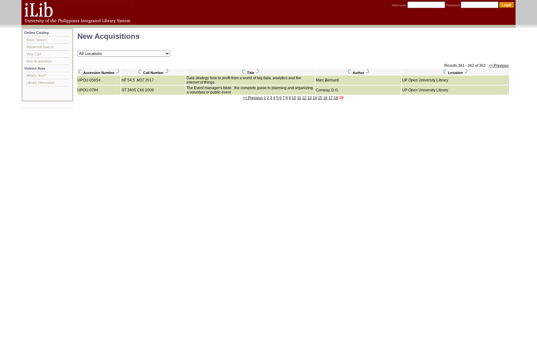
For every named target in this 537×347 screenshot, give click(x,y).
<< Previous (499, 65)
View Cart (33, 54)
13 (309, 98)
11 (299, 98)
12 (304, 98)
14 (315, 98)
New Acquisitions (39, 61)
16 (325, 98)
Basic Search (36, 40)
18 (336, 98)
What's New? (36, 75)
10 (294, 98)
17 (330, 98)
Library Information (40, 82)
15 (320, 98)
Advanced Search (39, 47)
